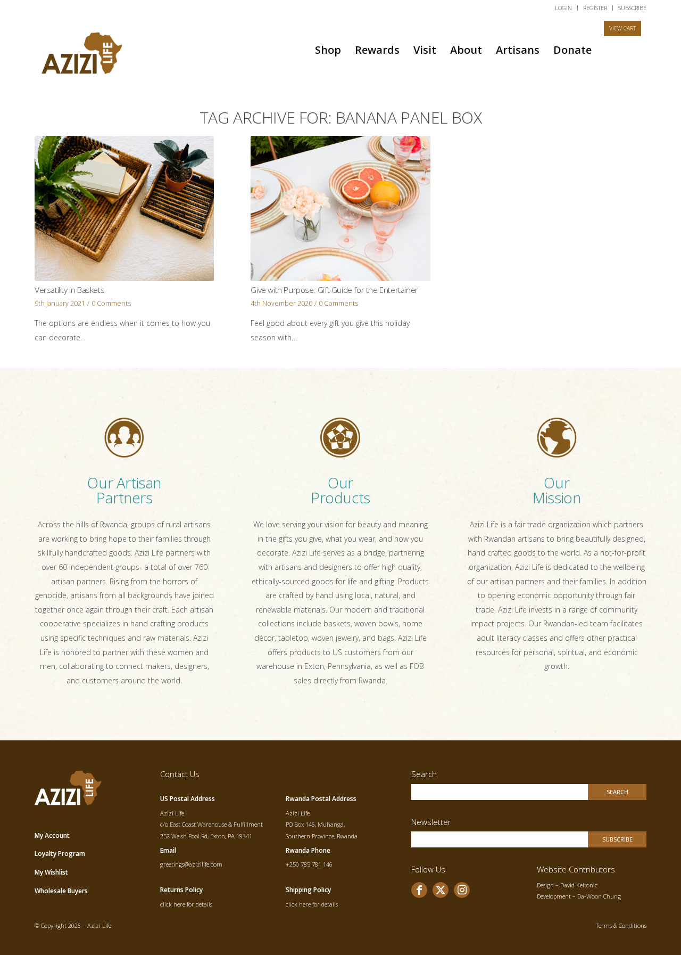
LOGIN (563, 8)
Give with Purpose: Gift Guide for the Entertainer (334, 290)
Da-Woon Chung (599, 896)
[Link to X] (441, 890)
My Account (52, 835)
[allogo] (82, 49)
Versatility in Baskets (69, 290)
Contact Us (180, 774)
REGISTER (595, 8)
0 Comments (111, 303)
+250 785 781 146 (309, 864)
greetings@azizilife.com (191, 864)
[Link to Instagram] (462, 890)
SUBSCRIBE (632, 8)
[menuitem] (564, 8)
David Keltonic (578, 885)
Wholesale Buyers (61, 890)
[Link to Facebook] (419, 890)
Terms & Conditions (621, 925)
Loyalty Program (60, 853)
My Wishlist (51, 872)
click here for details (186, 904)
